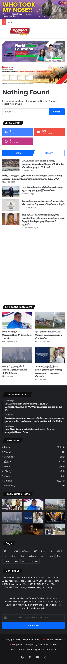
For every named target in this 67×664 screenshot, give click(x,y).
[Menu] (3, 32)
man (43, 556)
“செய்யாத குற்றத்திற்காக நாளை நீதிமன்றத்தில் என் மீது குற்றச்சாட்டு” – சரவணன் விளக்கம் (48, 371)
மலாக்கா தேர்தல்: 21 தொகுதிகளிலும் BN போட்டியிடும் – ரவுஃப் (17, 335)
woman (34, 561)
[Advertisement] (33, 267)
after (6, 551)
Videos (7, 452)
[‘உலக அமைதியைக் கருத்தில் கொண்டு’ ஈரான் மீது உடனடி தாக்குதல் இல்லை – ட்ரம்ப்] (10, 191)
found (59, 551)
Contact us (51, 649)
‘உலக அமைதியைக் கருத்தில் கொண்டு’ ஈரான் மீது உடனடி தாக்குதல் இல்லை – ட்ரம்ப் (42, 189)
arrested (25, 551)
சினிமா (7, 476)
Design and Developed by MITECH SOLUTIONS (35, 644)
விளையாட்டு (9, 485)
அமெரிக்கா (9, 457)
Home (13, 649)
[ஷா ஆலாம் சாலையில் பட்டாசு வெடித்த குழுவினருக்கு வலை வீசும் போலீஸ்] (50, 320)
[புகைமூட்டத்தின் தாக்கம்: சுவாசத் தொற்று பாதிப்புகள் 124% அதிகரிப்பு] (17, 355)
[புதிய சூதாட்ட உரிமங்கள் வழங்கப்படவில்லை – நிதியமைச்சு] (12, 529)
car (35, 551)
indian (12, 556)
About (21, 649)
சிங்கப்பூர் (8, 471)
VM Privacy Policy (35, 649)
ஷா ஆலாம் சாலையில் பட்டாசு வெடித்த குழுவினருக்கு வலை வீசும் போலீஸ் (48, 335)
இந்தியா (8, 461)
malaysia (32, 556)
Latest (7, 447)
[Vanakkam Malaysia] (20, 32)
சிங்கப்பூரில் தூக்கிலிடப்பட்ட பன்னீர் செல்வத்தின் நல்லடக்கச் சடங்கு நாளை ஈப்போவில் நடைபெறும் (43, 202)
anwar (15, 551)
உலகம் (7, 466)
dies (43, 551)
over (51, 556)
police (6, 561)
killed (22, 556)
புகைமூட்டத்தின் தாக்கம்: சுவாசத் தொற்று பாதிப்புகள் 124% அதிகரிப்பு (14, 369)
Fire (50, 551)
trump (24, 561)
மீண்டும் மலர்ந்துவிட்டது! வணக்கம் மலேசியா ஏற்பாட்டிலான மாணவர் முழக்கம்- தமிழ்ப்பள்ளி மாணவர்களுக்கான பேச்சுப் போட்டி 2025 (32, 177)
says (16, 561)
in (5, 556)
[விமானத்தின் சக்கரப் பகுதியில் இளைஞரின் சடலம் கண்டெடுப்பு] (55, 529)
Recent (49, 152)
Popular (18, 152)
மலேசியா (8, 480)
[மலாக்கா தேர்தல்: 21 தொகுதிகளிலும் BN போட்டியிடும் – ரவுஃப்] (17, 320)
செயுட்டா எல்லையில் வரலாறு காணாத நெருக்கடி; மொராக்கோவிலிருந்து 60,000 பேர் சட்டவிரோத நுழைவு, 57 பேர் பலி (43, 164)
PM (58, 556)
